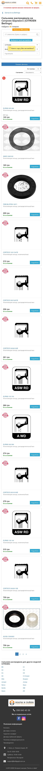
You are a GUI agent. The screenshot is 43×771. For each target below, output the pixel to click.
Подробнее (35, 118)
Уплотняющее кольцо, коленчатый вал (15, 253)
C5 (24, 673)
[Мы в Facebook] (19, 718)
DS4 (3, 679)
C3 (24, 670)
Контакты (7, 728)
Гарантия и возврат (10, 734)
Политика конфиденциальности (14, 740)
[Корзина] (36, 3)
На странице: (31, 69)
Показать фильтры (22, 64)
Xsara (3, 691)
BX (2, 667)
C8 (2, 676)
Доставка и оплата (10, 731)
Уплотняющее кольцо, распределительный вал (18, 109)
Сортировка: (19, 72)
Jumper (4, 682)
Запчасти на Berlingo (12, 12)
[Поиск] (27, 3)
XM (24, 688)
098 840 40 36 (23, 710)
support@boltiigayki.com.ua (16, 761)
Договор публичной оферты (13, 737)
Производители (9, 743)
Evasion (25, 679)
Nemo (3, 685)
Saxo (24, 685)
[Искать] (37, 34)
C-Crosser (26, 676)
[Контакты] (32, 3)
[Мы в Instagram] (24, 718)
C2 (2, 670)
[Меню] (40, 3)
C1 (24, 667)
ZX (24, 691)
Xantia (4, 688)
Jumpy (25, 682)
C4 (2, 673)
